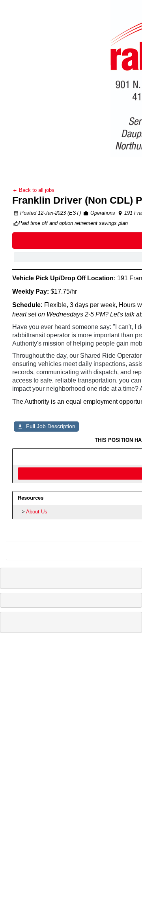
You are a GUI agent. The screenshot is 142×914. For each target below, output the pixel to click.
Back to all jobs (35, 190)
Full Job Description (50, 426)
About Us (36, 512)
